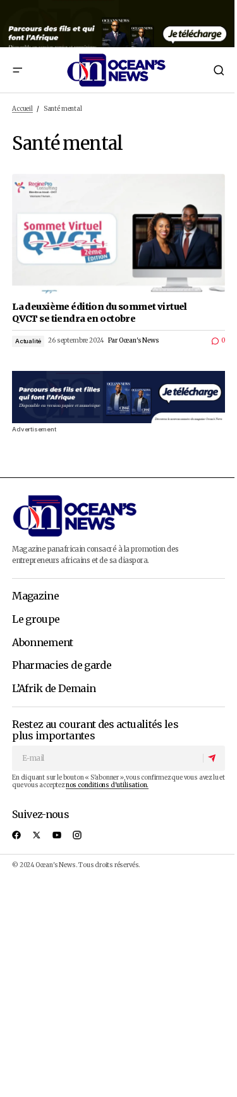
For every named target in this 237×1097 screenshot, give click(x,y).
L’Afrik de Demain (53, 689)
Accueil (22, 109)
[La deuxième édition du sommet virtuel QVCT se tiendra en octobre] (118, 233)
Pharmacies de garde (61, 665)
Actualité (28, 341)
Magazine (35, 596)
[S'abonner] (213, 758)
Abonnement (42, 643)
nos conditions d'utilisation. (107, 785)
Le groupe (35, 619)
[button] (17, 70)
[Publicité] (118, 23)
